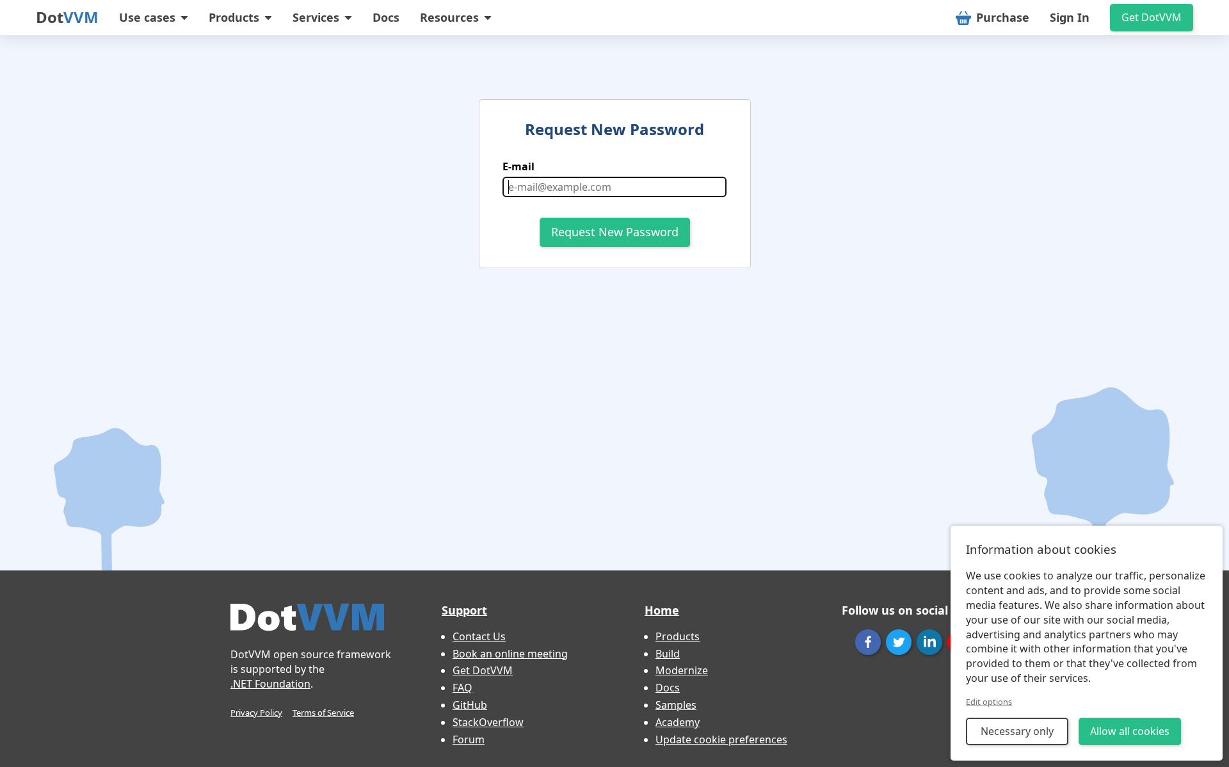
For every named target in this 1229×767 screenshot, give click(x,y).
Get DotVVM (1151, 17)
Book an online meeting (510, 654)
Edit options (989, 701)
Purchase (1002, 17)
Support (464, 610)
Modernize (681, 670)
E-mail (518, 166)
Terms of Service (323, 712)
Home (662, 610)
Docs (386, 17)
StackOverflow (488, 722)
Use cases (147, 17)
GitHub (470, 705)
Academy (677, 722)
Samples (675, 705)
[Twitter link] (899, 642)
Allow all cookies (1129, 731)
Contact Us (479, 636)
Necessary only (1017, 731)
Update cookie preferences (721, 739)
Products (234, 17)
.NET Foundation (270, 684)
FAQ (462, 688)
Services (316, 17)
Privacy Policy (256, 712)
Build (667, 654)
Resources (449, 17)
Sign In (1069, 17)
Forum (469, 739)
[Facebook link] (868, 642)
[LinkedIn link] (929, 642)
